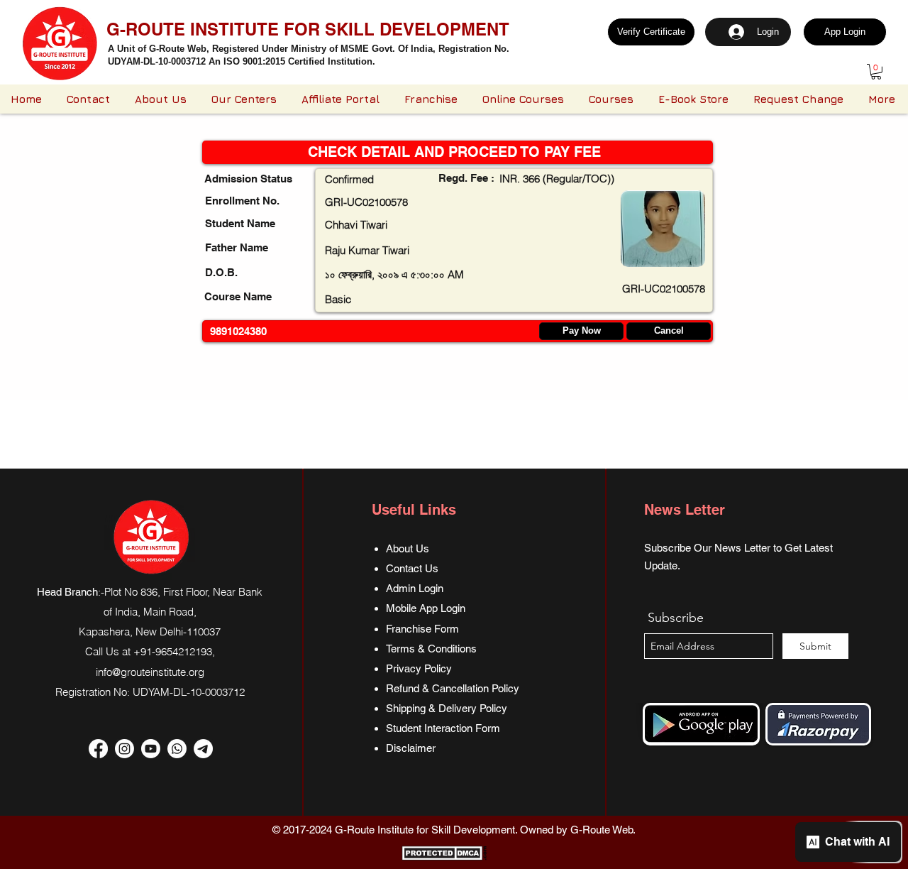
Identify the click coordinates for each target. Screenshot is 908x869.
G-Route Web (601, 830)
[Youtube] (150, 748)
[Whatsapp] (177, 748)
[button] (876, 72)
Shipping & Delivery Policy (446, 708)
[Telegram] (203, 748)
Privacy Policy (419, 668)
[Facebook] (98, 748)
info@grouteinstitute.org (150, 672)
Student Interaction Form (443, 728)
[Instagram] (124, 748)
